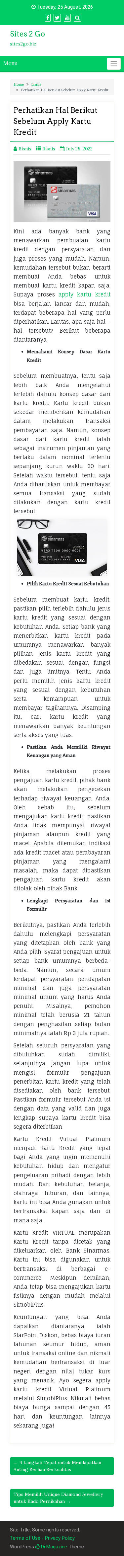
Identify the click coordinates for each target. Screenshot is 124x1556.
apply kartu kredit (84, 294)
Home (19, 84)
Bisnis (36, 84)
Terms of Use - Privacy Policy (42, 1538)
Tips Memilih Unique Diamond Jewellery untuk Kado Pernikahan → (58, 1497)
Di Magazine (53, 1547)
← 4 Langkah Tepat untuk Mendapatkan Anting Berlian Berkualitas (57, 1465)
